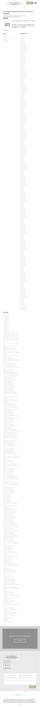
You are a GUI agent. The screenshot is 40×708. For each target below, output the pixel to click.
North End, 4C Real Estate (8, 475)
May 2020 (22, 126)
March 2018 (22, 161)
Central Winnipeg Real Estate (8, 365)
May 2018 (22, 159)
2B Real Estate (6, 316)
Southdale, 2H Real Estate (8, 547)
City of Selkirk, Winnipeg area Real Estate (11, 375)
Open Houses (5, 40)
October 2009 (23, 295)
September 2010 (23, 280)
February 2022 (23, 100)
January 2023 (23, 87)
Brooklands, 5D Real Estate (8, 357)
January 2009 (23, 307)
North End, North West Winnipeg (9, 477)
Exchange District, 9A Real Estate (9, 404)
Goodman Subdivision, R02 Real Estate (10, 433)
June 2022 (22, 95)
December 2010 (23, 276)
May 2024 (22, 67)
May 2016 (22, 189)
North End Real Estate (7, 472)
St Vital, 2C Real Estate (7, 559)
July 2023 (22, 79)
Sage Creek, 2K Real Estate (8, 529)
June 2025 (22, 53)
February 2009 (23, 305)
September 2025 (23, 51)
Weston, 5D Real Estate (7, 603)
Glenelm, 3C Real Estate (7, 428)
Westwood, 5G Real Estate (8, 607)
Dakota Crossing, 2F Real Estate (9, 380)
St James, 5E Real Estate (8, 555)
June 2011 (22, 268)
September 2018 (23, 153)
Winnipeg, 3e (5, 619)
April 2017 (22, 175)
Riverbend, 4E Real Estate (8, 519)
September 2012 (23, 248)
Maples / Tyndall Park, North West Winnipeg (11, 456)
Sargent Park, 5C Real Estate (8, 532)
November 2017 (23, 165)
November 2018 (23, 151)
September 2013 (23, 232)
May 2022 (22, 96)
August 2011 (22, 265)
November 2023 (23, 74)
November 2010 (23, 277)
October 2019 (23, 136)
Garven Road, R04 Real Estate (9, 425)
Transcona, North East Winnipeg (9, 571)
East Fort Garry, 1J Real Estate (9, 387)
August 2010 (22, 281)
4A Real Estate (6, 320)
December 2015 (23, 196)
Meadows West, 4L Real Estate (9, 464)
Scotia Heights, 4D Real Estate (9, 533)
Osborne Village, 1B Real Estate (9, 491)
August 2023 (22, 77)
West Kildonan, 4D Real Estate (9, 600)
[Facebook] (4, 665)
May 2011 (22, 269)
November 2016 (23, 181)
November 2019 (23, 135)
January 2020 (23, 132)
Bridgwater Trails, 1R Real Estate (9, 349)
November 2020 (23, 119)
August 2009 (22, 297)
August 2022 (22, 92)
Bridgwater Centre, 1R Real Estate (9, 347)
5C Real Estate (6, 325)
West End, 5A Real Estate (8, 591)
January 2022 (23, 101)
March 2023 (22, 84)
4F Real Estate (6, 323)
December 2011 (23, 260)
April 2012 (22, 255)
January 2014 (22, 227)
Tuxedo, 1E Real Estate (7, 575)
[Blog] (9, 665)
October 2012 (23, 247)
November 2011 (23, 261)
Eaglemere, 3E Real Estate (8, 384)
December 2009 (23, 292)
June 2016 (22, 188)
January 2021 (22, 116)
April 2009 (22, 303)
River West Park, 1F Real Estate (9, 517)
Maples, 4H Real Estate (7, 460)
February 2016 (23, 193)
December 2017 (23, 164)
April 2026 (22, 41)
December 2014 (23, 212)
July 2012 (22, 251)
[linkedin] (7, 665)
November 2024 (23, 60)
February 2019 (23, 146)
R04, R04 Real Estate (7, 495)
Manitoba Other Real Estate (8, 452)
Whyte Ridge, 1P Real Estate (8, 608)
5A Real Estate (6, 324)
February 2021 (23, 115)
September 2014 (23, 216)
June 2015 (22, 204)
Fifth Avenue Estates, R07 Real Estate (10, 405)
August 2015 (22, 201)
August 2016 (22, 185)
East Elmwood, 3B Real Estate (8, 385)
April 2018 (22, 160)
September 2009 (23, 296)
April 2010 (22, 287)
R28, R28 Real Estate (7, 501)
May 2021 (22, 110)
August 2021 (22, 106)
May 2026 (22, 40)
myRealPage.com (22, 694)
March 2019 (22, 145)
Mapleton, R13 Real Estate (8, 461)
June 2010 (22, 284)
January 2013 (22, 243)
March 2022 (22, 99)
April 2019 (22, 144)
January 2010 (22, 291)
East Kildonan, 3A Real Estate (8, 388)
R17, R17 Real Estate (7, 499)
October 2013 (23, 231)
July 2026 (22, 37)
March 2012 (22, 256)
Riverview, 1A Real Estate (7, 520)
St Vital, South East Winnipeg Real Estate (11, 564)
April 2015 (22, 207)
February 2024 (23, 70)
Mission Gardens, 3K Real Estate (9, 468)
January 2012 (22, 259)
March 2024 (22, 69)
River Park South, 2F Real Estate (9, 516)
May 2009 (22, 301)
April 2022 (22, 97)
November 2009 (23, 293)
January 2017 (22, 179)
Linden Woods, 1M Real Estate (8, 448)
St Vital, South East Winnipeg (8, 563)
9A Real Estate (6, 329)
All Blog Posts (5, 34)
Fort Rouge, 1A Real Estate (8, 420)
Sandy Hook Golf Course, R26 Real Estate (11, 531)
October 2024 (23, 61)
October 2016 (23, 182)
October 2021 (23, 104)
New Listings (5, 38)
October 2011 (22, 263)
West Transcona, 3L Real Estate (9, 601)
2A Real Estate (6, 315)
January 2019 (22, 148)
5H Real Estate (6, 328)
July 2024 (22, 65)
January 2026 (23, 45)
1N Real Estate (5, 313)
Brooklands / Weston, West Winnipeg (10, 351)
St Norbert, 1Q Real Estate (8, 557)
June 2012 (22, 252)
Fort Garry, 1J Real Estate (8, 412)
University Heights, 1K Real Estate (9, 579)
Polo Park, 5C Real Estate (8, 493)
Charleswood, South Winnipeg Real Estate (11, 373)
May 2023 (22, 81)
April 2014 (22, 223)
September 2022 (23, 90)
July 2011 (22, 267)
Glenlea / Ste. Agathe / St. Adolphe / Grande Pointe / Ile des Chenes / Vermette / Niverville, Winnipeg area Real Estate (11, 431)
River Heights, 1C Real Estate (8, 513)
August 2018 (22, 155)
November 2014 (23, 213)
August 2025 (22, 52)
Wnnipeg (5, 620)
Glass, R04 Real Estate (7, 427)
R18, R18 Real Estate (6, 500)
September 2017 (23, 168)
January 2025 (23, 58)
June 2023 (22, 80)
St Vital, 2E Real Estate (7, 561)
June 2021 (22, 109)
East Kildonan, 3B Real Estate (8, 389)
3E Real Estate (6, 319)
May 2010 (22, 285)
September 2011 (23, 264)
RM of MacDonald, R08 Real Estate (9, 523)
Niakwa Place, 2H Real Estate (8, 471)
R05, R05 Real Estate (7, 496)
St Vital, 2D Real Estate (7, 560)
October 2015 (23, 198)
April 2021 (22, 112)
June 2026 (22, 38)
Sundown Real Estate (7, 568)
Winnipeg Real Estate (7, 617)
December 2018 (23, 149)
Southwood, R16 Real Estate (8, 548)
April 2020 (22, 128)
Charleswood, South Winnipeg (9, 372)
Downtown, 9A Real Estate (8, 383)
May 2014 (22, 221)
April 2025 (22, 54)
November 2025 (23, 48)
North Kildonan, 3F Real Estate (9, 481)
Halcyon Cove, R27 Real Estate (9, 435)
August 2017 (22, 169)
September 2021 (23, 105)
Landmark (5, 447)
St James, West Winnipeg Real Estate (10, 556)
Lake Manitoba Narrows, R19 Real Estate (10, 445)
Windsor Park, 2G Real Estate (8, 615)
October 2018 (23, 152)
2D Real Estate (6, 317)
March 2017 (22, 176)
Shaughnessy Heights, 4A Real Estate (10, 535)
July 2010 (22, 283)
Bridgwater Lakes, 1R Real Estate (9, 348)
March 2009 (22, 304)
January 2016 (22, 195)
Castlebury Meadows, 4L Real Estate (10, 364)
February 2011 (22, 273)
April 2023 (22, 83)
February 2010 (23, 289)
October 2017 (23, 167)
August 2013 (22, 233)
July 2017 (22, 171)
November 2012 (23, 245)
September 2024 (23, 63)
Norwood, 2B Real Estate (8, 488)
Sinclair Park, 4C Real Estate (8, 539)
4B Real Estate (6, 321)
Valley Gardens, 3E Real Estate (9, 580)
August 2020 (22, 123)
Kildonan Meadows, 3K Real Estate (9, 443)
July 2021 (22, 108)
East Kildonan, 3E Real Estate (8, 391)
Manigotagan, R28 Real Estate (8, 451)
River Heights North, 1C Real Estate (9, 511)
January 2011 (22, 275)
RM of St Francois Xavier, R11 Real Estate (10, 525)
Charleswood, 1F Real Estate (8, 369)
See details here (15, 22)
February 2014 (23, 225)
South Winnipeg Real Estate (8, 545)
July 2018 (22, 156)
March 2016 (22, 192)
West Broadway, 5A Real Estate (9, 583)
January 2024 (23, 72)
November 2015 (23, 197)
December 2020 (23, 117)
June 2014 (22, 220)
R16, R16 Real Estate (7, 497)
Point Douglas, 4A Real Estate (8, 492)
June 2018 (22, 157)
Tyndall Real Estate (6, 577)
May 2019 (22, 143)
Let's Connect (20, 640)
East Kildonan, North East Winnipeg (10, 392)
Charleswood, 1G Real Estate (8, 371)
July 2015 (22, 203)
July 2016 (22, 187)
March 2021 (22, 113)
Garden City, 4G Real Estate (8, 424)
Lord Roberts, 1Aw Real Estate (9, 449)
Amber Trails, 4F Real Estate (8, 332)
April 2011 (22, 271)
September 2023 (23, 76)
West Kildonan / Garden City (8, 593)
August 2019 (22, 139)
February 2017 (23, 177)
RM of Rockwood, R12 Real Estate (9, 524)
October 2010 (23, 279)
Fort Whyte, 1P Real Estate (8, 423)
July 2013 (22, 234)
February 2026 (23, 44)
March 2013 (22, 240)
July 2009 (22, 299)
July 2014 (22, 219)
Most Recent (22, 34)
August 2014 (22, 217)
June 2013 (22, 236)
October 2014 (23, 215)
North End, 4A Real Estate (8, 473)
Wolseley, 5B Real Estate (7, 621)
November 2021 (23, 103)
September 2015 (23, 200)
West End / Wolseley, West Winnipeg (10, 587)
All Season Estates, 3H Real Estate (9, 331)
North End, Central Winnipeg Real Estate (10, 476)
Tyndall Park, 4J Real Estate (8, 576)
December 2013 (23, 228)
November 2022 (23, 89)
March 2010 (22, 288)
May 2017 (22, 173)
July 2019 (22, 140)
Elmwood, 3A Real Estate (8, 403)
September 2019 (23, 137)
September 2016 (23, 184)
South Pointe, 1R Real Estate (8, 540)
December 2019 (23, 133)
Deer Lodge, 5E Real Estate (8, 381)
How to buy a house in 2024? (8, 37)
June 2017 (22, 172)
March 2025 (22, 56)
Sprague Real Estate (7, 549)
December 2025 (23, 47)
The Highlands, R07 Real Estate (9, 569)
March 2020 (22, 129)
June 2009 (22, 300)
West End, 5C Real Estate (8, 592)
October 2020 (23, 120)
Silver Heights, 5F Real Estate (8, 537)
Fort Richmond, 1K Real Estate (8, 413)
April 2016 (22, 191)
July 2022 (22, 93)
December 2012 (23, 244)
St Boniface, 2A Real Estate (8, 551)
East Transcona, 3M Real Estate (9, 399)
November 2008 (23, 309)
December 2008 (23, 308)
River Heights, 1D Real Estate (8, 515)
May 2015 (22, 205)
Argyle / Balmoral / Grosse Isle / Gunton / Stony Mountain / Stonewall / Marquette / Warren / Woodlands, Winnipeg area (11, 335)
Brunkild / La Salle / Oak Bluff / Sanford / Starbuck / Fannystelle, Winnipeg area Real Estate (11, 360)
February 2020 (23, 131)
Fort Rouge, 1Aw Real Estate (8, 421)
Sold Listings (5, 41)
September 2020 (23, 121)
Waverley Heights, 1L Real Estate (9, 581)
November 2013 (23, 229)
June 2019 (22, 141)
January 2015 (22, 211)
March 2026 (22, 43)
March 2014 (22, 224)
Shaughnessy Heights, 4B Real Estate (10, 536)
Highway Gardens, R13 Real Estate (9, 440)
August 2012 (22, 249)
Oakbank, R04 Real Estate (8, 489)
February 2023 (23, 85)
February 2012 (23, 257)
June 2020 (22, 125)
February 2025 (23, 57)
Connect (30, 2)
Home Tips (5, 36)
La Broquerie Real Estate (7, 444)
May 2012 (22, 253)
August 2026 (22, 36)
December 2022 (23, 88)
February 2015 (23, 209)
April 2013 (22, 239)
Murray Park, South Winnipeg (8, 469)
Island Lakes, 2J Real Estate (8, 441)
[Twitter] (6, 665)
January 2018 (22, 162)
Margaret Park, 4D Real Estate (9, 463)
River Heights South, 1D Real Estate (9, 512)
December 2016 (23, 180)
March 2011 (22, 272)
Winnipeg (5, 616)
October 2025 (23, 49)
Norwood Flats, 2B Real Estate (9, 487)
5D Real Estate (6, 327)
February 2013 (23, 241)
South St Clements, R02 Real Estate (10, 541)
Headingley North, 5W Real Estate (9, 436)
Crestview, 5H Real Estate (8, 379)
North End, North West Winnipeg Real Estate (13, 16)
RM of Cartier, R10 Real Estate (8, 521)
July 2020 (22, 124)
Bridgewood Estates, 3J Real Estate (10, 345)
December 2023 (23, 73)
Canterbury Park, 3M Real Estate (9, 363)
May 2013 (22, 237)
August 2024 (22, 64)
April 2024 (22, 68)
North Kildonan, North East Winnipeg (10, 483)
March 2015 (22, 208)
